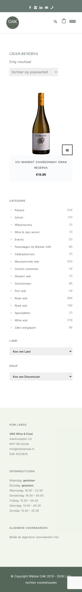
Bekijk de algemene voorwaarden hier (34, 537)
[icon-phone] (52, 7)
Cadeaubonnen (25, 254)
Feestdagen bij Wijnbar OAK (33, 246)
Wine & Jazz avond (27, 232)
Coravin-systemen (27, 269)
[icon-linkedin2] (42, 7)
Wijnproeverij (23, 224)
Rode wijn (21, 298)
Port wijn (20, 291)
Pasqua (19, 210)
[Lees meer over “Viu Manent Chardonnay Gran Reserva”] (67, 150)
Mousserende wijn (27, 261)
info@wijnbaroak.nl (21, 449)
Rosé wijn (21, 305)
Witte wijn (21, 320)
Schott (19, 217)
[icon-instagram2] (36, 7)
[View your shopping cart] (63, 22)
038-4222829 (18, 454)
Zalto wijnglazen (25, 327)
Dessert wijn (23, 276)
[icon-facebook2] (31, 7)
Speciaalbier (22, 313)
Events (19, 239)
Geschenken (23, 283)
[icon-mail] (47, 7)
